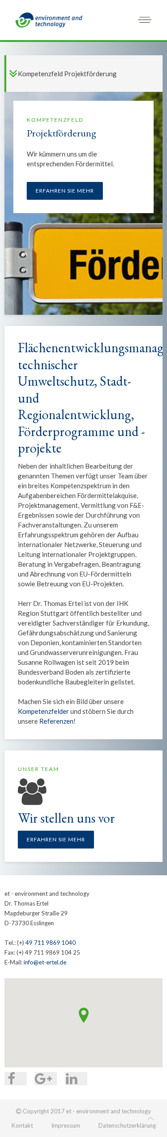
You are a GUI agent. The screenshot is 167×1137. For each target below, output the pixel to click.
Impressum (65, 1125)
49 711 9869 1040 (50, 942)
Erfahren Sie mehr (65, 190)
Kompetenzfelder (43, 711)
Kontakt (22, 1125)
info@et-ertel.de (45, 962)
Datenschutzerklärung (127, 1125)
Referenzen (56, 721)
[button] (83, 1015)
